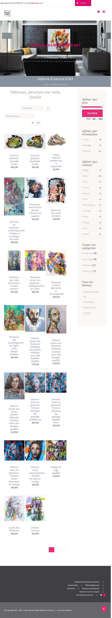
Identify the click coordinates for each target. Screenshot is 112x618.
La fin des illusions (14, 529)
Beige (86, 170)
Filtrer (92, 113)
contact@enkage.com (34, 3)
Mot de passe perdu (84, 595)
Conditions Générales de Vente (86, 582)
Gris (85, 181)
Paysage (87, 145)
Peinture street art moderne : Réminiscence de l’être (36, 283)
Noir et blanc (89, 205)
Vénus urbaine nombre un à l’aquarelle (56, 160)
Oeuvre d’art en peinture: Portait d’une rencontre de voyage (14, 476)
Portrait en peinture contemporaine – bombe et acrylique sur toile (16, 230)
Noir (85, 199)
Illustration (88, 253)
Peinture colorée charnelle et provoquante (57, 288)
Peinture (88, 265)
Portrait (87, 151)
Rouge (87, 222)
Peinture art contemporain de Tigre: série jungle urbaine (16, 346)
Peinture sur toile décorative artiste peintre (14, 283)
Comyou (50, 610)
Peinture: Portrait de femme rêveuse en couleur (35, 210)
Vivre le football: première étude (35, 159)
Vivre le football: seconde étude (14, 159)
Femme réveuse (35, 529)
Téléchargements (92, 585)
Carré (86, 139)
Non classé (88, 259)
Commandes (73, 585)
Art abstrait (89, 302)
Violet (86, 234)
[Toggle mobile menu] (104, 11)
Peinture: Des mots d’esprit (56, 213)
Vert (86, 228)
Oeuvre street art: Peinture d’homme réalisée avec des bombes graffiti (56, 350)
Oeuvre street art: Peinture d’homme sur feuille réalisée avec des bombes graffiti (35, 350)
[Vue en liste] (38, 122)
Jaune (86, 187)
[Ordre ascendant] (48, 109)
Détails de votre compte (89, 591)
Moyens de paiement (90, 588)
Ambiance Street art (91, 294)
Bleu (86, 176)
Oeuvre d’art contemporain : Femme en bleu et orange (37, 474)
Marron (87, 193)
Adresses (71, 588)
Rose (86, 216)
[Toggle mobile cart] (98, 11)
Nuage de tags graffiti (56, 470)
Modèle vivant (90, 307)
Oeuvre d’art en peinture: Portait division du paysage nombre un (35, 409)
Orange (87, 210)
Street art (88, 271)
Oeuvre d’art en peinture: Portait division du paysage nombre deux (56, 411)
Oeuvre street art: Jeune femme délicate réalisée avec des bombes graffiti (14, 417)
